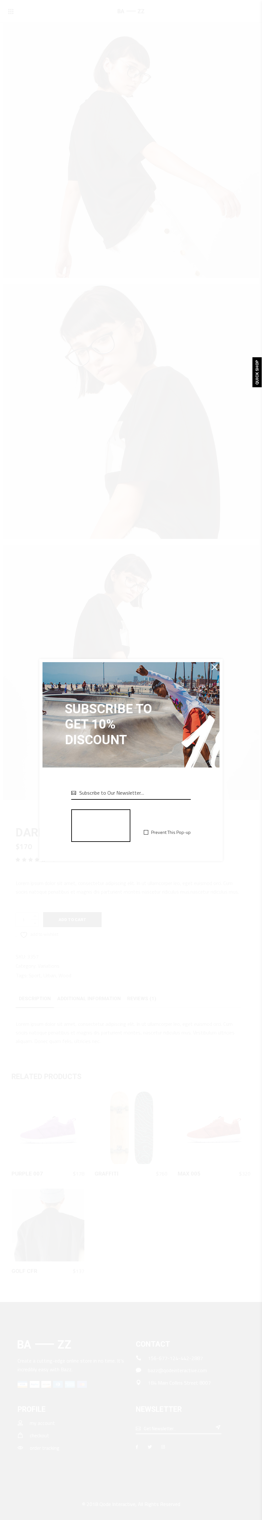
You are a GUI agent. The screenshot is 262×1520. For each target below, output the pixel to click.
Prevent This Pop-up (171, 832)
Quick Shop (257, 372)
